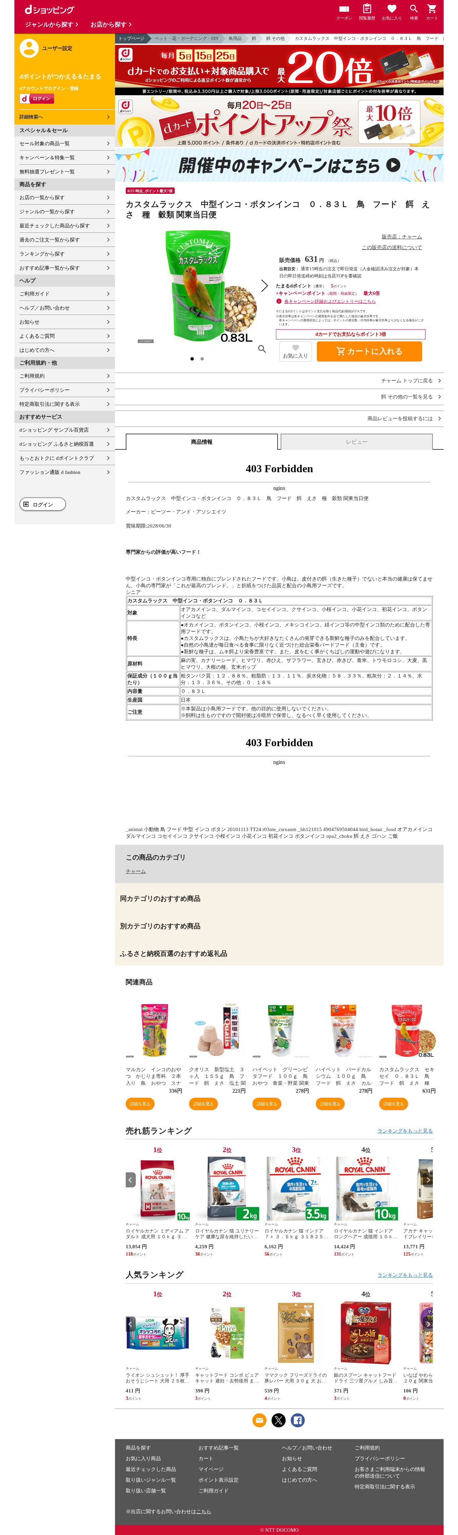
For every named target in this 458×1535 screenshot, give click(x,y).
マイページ (211, 1469)
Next (428, 1180)
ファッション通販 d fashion (49, 472)
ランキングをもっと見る (405, 1131)
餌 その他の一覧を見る (407, 396)
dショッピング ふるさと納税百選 (56, 444)
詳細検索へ (31, 116)
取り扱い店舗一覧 (146, 1490)
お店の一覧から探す (42, 197)
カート (206, 1458)
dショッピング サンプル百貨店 (54, 430)
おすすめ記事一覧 (218, 1447)
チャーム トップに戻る (407, 380)
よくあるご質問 (37, 336)
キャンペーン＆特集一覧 (47, 157)
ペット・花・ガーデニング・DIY (187, 38)
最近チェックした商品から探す (54, 225)
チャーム (136, 871)
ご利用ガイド (34, 293)
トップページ (131, 38)
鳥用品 (235, 38)
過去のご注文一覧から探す (49, 239)
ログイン (43, 504)
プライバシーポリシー (44, 390)
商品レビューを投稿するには (400, 418)
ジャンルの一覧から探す (47, 211)
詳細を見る (140, 1103)
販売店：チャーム (402, 236)
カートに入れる (369, 351)
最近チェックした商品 (151, 1469)
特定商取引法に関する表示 (49, 404)
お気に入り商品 (143, 1458)
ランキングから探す (42, 254)
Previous (131, 1180)
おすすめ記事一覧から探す (49, 268)
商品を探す (138, 1447)
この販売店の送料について (392, 247)
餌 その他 (275, 38)
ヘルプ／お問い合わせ (44, 308)
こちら (203, 1511)
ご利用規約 (32, 376)
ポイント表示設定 (218, 1480)
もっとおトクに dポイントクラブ (56, 458)
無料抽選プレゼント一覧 (47, 171)
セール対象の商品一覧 (44, 143)
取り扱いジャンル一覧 (151, 1480)
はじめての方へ (37, 350)
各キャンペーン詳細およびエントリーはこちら (330, 301)
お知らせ (29, 322)
